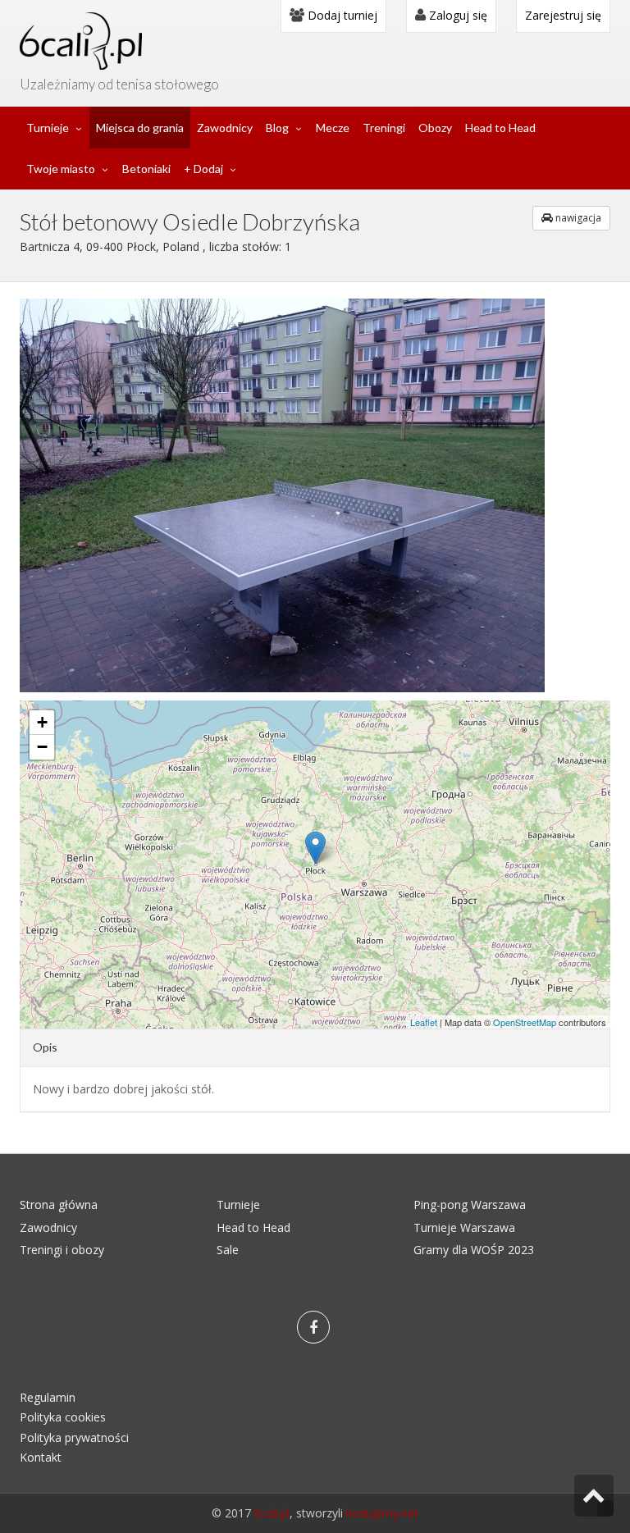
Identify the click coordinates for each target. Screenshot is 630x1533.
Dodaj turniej (340, 15)
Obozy (435, 128)
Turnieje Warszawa (464, 1227)
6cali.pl (272, 1513)
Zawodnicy (225, 128)
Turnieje (47, 128)
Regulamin (47, 1397)
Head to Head (500, 128)
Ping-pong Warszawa (469, 1204)
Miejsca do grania (140, 128)
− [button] (42, 747)
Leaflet (423, 1022)
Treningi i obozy (62, 1249)
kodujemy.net (382, 1513)
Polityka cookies (63, 1417)
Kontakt (41, 1457)
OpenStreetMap (524, 1022)
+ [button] (42, 722)
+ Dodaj (203, 169)
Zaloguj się (456, 15)
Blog (277, 128)
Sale (228, 1249)
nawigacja (577, 218)
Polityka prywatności (74, 1437)
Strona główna (59, 1204)
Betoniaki (146, 169)
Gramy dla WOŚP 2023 (473, 1249)
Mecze (332, 128)
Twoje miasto (60, 169)
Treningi (384, 128)
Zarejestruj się (563, 15)
